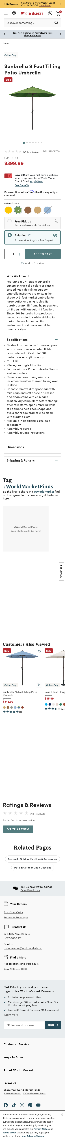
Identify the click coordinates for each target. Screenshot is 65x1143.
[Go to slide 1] (24, 143)
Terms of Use (9, 1132)
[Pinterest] (30, 1105)
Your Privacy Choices (33, 1136)
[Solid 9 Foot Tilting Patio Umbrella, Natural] (53, 704)
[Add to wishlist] (40, 651)
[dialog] (32, 1126)
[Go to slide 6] (38, 142)
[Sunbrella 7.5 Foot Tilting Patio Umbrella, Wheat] (4, 707)
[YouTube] (38, 1105)
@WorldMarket (12, 1093)
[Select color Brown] (28, 210)
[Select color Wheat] (38, 210)
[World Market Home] (32, 13)
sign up (52, 1025)
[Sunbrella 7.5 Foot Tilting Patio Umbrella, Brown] (7, 707)
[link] (58, 13)
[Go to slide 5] (35, 142)
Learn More (45, 5)
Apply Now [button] (36, 181)
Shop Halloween (32, 35)
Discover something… (20, 23)
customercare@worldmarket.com (23, 948)
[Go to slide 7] (41, 142)
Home (6, 43)
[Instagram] (22, 1105)
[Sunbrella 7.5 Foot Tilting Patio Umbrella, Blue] (15, 707)
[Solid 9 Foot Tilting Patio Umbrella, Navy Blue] (49, 704)
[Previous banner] (4, 4)
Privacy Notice (41, 1129)
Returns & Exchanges (16, 917)
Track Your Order (13, 912)
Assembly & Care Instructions (26, 432)
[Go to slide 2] (27, 142)
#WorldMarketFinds (34, 1093)
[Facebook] (6, 1105)
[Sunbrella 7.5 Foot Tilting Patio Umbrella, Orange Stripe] (22, 707)
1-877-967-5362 (12, 938)
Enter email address (21, 1025)
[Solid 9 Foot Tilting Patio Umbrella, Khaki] (57, 704)
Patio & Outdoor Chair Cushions (32, 867)
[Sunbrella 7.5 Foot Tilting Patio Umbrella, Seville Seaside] (18, 707)
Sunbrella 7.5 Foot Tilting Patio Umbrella (20, 693)
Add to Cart (43, 254)
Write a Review (31, 151)
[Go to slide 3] (30, 142)
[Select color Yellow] (8, 210)
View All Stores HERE (15, 969)
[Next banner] (60, 4)
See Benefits (22, 185)
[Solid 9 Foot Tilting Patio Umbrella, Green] (60, 704)
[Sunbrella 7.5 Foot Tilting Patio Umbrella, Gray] (11, 707)
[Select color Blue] (47, 210)
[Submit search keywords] (56, 22)
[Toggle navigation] (6, 13)
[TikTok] (14, 1105)
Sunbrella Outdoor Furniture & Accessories (32, 859)
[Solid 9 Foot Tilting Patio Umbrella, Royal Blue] (46, 704)
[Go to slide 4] (33, 142)
